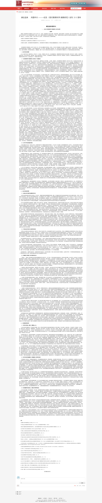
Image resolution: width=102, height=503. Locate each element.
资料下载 (53, 8)
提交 (82, 482)
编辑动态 (26, 8)
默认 (75, 485)
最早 (78, 485)
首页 (19, 8)
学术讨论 (44, 8)
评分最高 (83, 485)
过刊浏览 (35, 8)
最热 (80, 485)
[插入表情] (21, 482)
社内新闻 (30, 11)
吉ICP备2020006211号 (43, 501)
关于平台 (62, 8)
